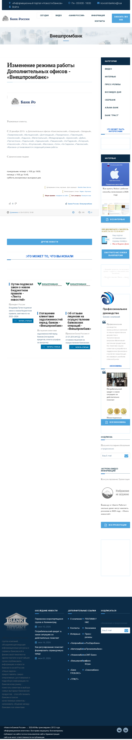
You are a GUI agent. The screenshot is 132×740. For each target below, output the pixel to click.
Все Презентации (118, 525)
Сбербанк (110, 100)
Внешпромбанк (86, 204)
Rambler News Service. (84, 187)
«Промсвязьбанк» (93, 649)
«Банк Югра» (88, 662)
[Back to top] (124, 732)
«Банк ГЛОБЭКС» (75, 672)
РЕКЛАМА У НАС (91, 620)
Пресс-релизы (113, 84)
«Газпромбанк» (77, 643)
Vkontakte (119, 730)
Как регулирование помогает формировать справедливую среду (49, 650)
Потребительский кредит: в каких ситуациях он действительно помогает (48, 634)
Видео (59, 15)
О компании (76, 619)
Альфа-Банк (111, 107)
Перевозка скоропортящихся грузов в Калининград (49, 620)
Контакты (100, 21)
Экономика (90, 628)
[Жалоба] (73, 212)
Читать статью (25, 321)
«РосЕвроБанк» (92, 643)
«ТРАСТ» (74, 679)
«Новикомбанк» (78, 655)
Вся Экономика (118, 422)
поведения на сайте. (62, 195)
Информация (98, 15)
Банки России (73, 204)
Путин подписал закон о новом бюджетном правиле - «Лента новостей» (22, 291)
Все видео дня (113, 92)
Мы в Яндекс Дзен (120, 244)
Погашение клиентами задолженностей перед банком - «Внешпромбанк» (51, 319)
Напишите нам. (86, 195)
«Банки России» (77, 15)
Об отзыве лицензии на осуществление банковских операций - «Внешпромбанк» (79, 321)
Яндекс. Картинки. (85, 191)
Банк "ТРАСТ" (112, 115)
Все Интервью (117, 219)
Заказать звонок (121, 18)
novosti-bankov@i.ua (111, 3)
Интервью (110, 77)
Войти (15, 7)
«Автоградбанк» (78, 649)
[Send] (126, 456)
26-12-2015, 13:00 (27, 212)
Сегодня (44, 15)
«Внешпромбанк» (78, 661)
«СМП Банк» (91, 655)
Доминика (14, 212)
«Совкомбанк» (92, 670)
